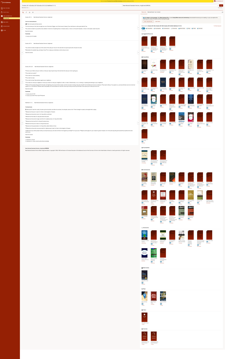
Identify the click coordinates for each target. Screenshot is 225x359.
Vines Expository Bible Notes (145, 140)
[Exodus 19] (22, 27)
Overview (145, 329)
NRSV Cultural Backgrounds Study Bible (145, 47)
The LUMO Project (145, 322)
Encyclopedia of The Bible (145, 161)
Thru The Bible (144, 216)
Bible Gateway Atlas (144, 302)
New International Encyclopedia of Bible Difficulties (163, 161)
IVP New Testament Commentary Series (154, 201)
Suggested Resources (148, 33)
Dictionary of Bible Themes (145, 241)
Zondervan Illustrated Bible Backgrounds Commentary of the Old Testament (173, 218)
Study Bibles (146, 57)
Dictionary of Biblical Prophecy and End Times (154, 241)
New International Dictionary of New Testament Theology (200, 242)
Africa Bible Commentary (144, 183)
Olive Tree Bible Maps (163, 302)
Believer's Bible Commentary (163, 183)
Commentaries (146, 169)
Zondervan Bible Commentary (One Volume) (154, 217)
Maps (144, 288)
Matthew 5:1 (29, 139)
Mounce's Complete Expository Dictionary (190, 242)
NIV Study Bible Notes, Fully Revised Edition (209, 89)
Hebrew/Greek (150, 12)
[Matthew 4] (22, 122)
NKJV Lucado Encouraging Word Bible (210, 105)
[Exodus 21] (138, 27)
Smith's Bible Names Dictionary (145, 259)
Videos (144, 310)
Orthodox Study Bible (172, 47)
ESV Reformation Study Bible (163, 71)
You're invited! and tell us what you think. (117, 1)
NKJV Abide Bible (163, 104)
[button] (218, 1)
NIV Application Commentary (182, 201)
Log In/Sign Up (219, 1)
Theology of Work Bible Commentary (210, 201)
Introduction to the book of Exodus (145, 342)
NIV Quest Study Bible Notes (182, 88)
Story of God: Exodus (199, 201)
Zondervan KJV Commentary (181, 217)
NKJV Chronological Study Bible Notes (182, 105)
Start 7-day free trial (148, 21)
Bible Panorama (172, 182)
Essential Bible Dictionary (172, 241)
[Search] (221, 5)
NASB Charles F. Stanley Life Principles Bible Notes (182, 72)
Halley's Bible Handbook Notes (209, 183)
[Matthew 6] (138, 122)
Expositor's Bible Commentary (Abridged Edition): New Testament (163, 48)
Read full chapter (29, 31)
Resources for (162, 26)
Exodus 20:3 (29, 36)
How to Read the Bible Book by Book (145, 201)
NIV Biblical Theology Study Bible (200, 71)
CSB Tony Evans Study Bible (145, 71)
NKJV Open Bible (209, 240)
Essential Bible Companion (181, 183)
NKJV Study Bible (172, 122)
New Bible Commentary (171, 201)
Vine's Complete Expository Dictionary (154, 259)
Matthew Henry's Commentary (163, 201)
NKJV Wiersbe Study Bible (181, 123)
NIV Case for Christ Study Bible (210, 71)
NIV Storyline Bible (191, 87)
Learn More (157, 21)
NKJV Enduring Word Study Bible (191, 105)
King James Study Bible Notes (172, 71)
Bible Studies (146, 267)
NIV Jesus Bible (172, 87)
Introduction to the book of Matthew (154, 342)
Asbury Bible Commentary (153, 183)
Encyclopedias (146, 147)
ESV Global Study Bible (154, 71)
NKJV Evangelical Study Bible (200, 105)
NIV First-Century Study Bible (154, 88)
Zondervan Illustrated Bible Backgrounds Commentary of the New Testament (164, 218)
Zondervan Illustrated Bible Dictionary (163, 259)
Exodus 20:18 (29, 95)
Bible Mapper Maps (153, 302)
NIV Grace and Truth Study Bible (163, 88)
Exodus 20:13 (29, 94)
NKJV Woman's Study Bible (191, 123)
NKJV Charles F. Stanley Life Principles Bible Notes (172, 106)
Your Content (157, 12)
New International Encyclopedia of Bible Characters (154, 161)
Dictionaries (146, 227)
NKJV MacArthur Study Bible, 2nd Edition (145, 123)
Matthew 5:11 (30, 141)
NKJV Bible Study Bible (145, 281)
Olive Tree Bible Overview (191, 201)
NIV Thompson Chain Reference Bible (145, 105)
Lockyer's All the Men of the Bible (182, 241)
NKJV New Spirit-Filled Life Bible (163, 123)
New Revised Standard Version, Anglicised (35, 148)
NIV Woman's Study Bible (153, 105)
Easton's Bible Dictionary (163, 241)
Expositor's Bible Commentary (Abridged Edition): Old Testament (154, 48)
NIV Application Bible (191, 71)
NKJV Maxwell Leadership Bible (154, 123)
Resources (144, 12)
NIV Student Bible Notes (200, 88)
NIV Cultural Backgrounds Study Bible (145, 89)
